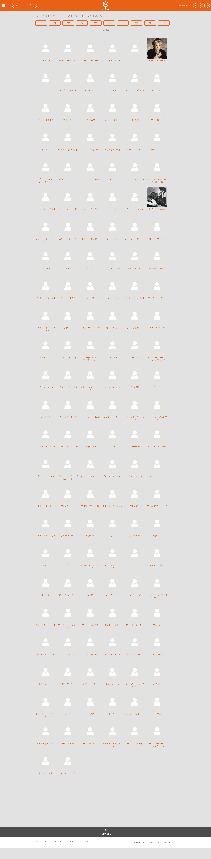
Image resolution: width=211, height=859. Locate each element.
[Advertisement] (51, 810)
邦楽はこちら (97, 16)
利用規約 (152, 842)
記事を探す (49, 16)
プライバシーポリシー (165, 842)
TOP (37, 16)
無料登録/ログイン (183, 5)
